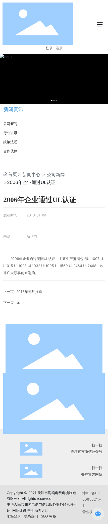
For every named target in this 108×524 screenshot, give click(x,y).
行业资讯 (10, 133)
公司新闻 (10, 124)
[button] (51, 100)
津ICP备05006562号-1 (91, 499)
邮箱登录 (14, 516)
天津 (44, 510)
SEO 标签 (48, 516)
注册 (59, 48)
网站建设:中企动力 (26, 510)
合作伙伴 (10, 151)
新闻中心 (31, 174)
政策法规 (10, 142)
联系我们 (31, 516)
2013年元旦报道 (29, 291)
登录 (49, 48)
